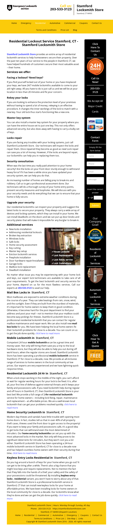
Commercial (69, 23)
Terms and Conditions (46, 30)
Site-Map (71, 518)
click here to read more (48, 333)
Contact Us (97, 23)
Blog (75, 30)
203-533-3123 (61, 9)
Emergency (26, 23)
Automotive (55, 23)
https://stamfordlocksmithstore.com (69, 508)
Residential (40, 23)
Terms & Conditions (43, 518)
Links (80, 518)
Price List (65, 30)
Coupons (84, 23)
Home (14, 23)
